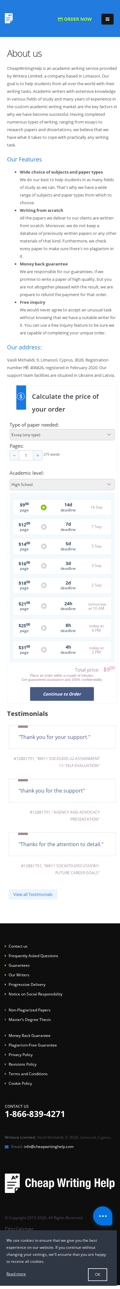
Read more (16, 1274)
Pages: (17, 446)
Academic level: (27, 473)
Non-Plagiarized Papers (30, 1010)
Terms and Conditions (28, 1074)
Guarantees (19, 965)
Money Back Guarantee (30, 1035)
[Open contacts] (102, 1216)
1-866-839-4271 (35, 1115)
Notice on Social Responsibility (35, 994)
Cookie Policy (20, 1083)
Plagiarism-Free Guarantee (33, 1045)
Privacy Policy (21, 1054)
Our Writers (19, 975)
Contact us (18, 946)
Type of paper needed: (34, 425)
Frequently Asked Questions (33, 955)
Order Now (77, 19)
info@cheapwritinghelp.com (49, 1146)
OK (97, 1274)
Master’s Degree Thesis (30, 1019)
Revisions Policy (22, 1064)
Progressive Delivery (27, 984)
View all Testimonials (32, 894)
